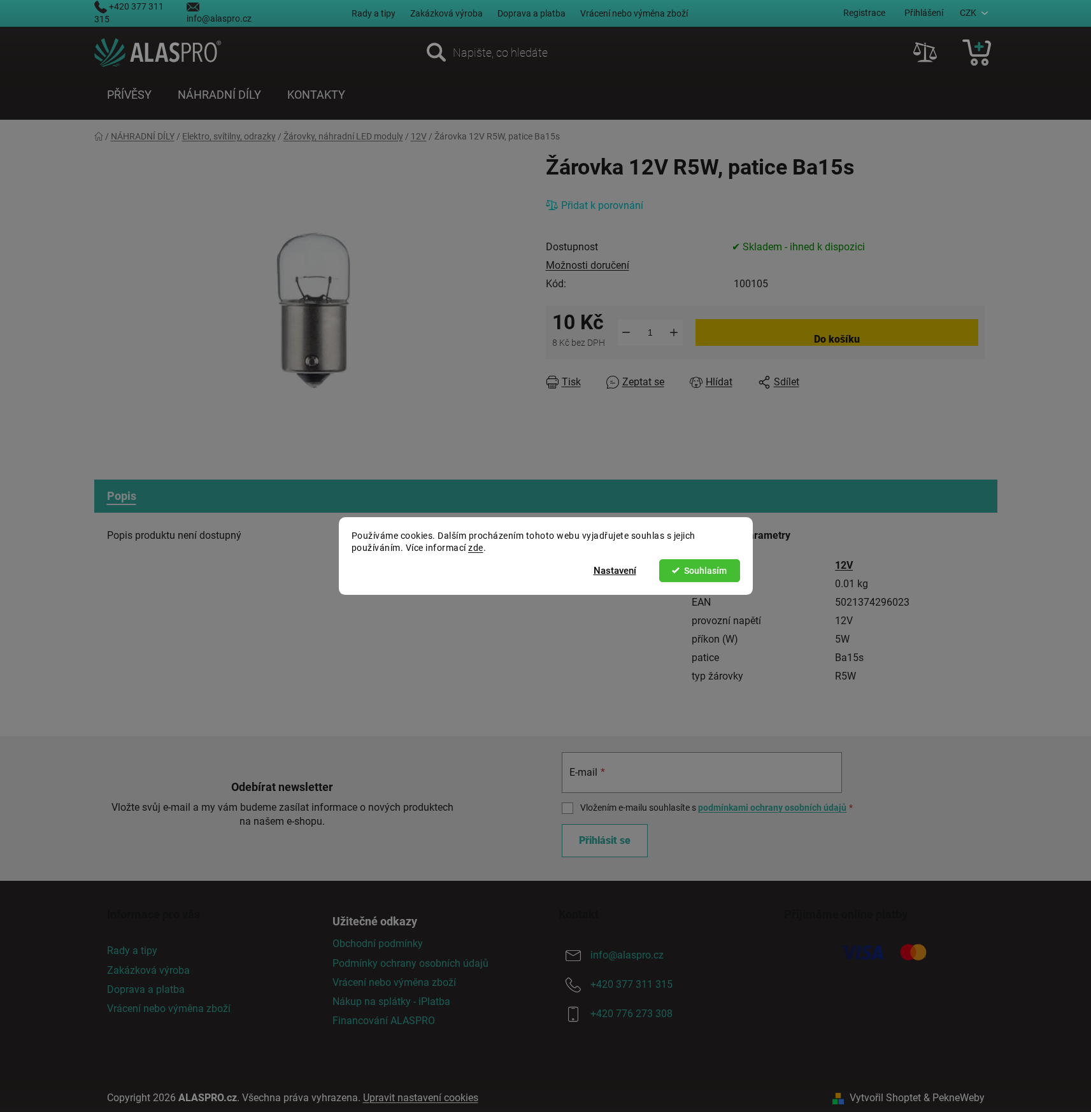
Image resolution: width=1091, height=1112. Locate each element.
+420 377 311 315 (631, 985)
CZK (968, 13)
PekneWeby (958, 1098)
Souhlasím (705, 571)
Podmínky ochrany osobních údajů (410, 963)
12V (844, 565)
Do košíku (837, 339)
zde (475, 548)
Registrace (864, 13)
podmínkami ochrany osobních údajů (772, 807)
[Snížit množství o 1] (626, 332)
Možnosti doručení (587, 265)
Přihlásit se (605, 840)
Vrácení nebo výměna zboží (634, 13)
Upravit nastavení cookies (420, 1098)
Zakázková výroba (446, 13)
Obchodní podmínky (377, 943)
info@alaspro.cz (219, 18)
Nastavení (615, 570)
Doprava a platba (531, 13)
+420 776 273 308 (631, 1014)
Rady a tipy (374, 13)
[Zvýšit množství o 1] (674, 332)
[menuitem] (129, 95)
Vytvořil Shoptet (885, 1098)
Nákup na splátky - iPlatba (391, 1001)
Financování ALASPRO (383, 1021)
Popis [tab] (121, 496)
